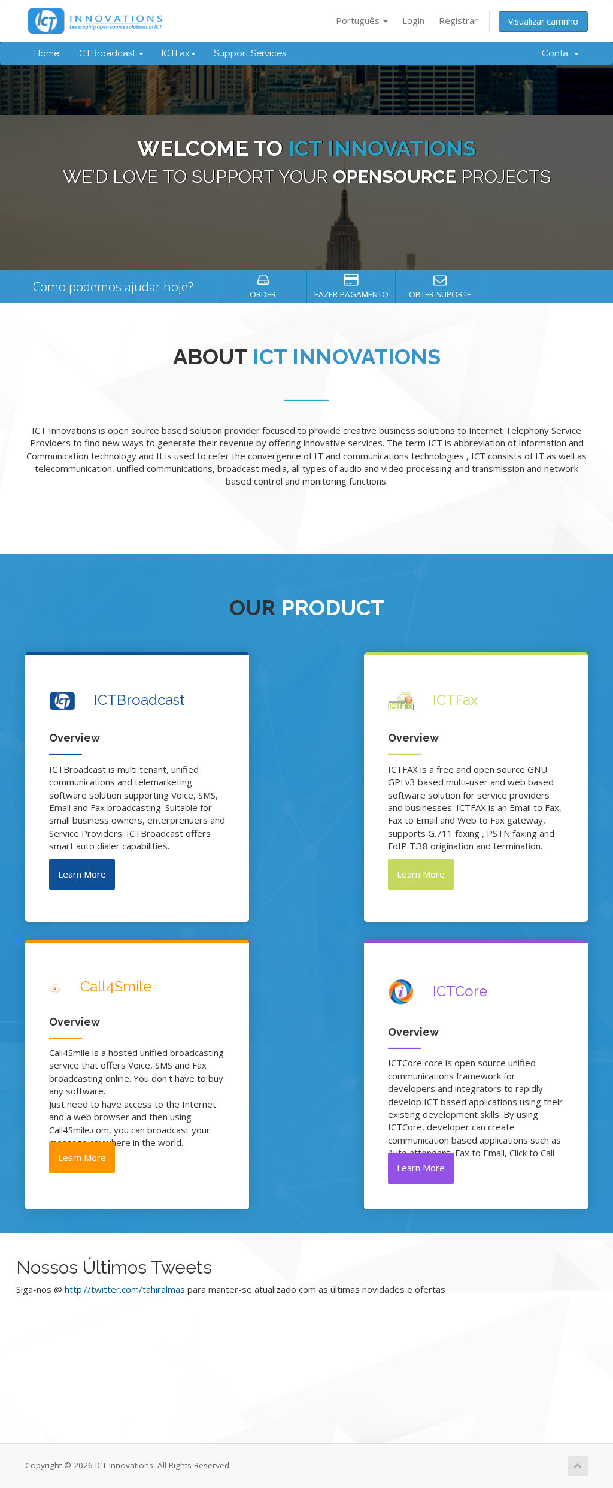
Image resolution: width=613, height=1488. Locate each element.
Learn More (82, 874)
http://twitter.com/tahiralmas (125, 1289)
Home (46, 53)
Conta (557, 53)
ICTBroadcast (107, 53)
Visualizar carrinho (543, 21)
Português (359, 20)
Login (413, 20)
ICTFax (176, 53)
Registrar (458, 20)
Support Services (250, 53)
